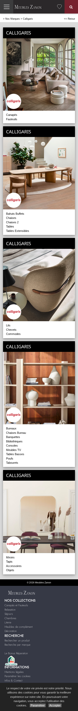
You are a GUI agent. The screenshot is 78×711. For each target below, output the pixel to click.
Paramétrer (37, 705)
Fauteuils (11, 119)
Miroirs (10, 557)
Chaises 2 (12, 222)
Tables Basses (15, 454)
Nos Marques (12, 18)
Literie (8, 622)
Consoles (12, 445)
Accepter (55, 705)
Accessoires (14, 566)
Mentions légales (14, 672)
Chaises (11, 217)
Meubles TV (13, 450)
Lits (8, 325)
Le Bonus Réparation (16, 653)
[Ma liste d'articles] (59, 7)
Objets (10, 570)
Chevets (11, 329)
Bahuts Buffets (15, 213)
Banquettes (13, 437)
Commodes (13, 333)
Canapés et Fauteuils (16, 605)
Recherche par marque (17, 645)
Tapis (9, 561)
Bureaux (11, 428)
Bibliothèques (14, 441)
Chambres (10, 618)
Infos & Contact (13, 680)
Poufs (9, 458)
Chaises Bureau (16, 432)
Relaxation (10, 610)
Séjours (9, 614)
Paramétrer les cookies (17, 676)
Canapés (11, 114)
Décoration (11, 631)
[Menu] (6, 7)
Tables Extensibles (17, 230)
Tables (10, 226)
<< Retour (69, 18)
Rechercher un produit (17, 640)
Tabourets (12, 462)
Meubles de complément (19, 627)
